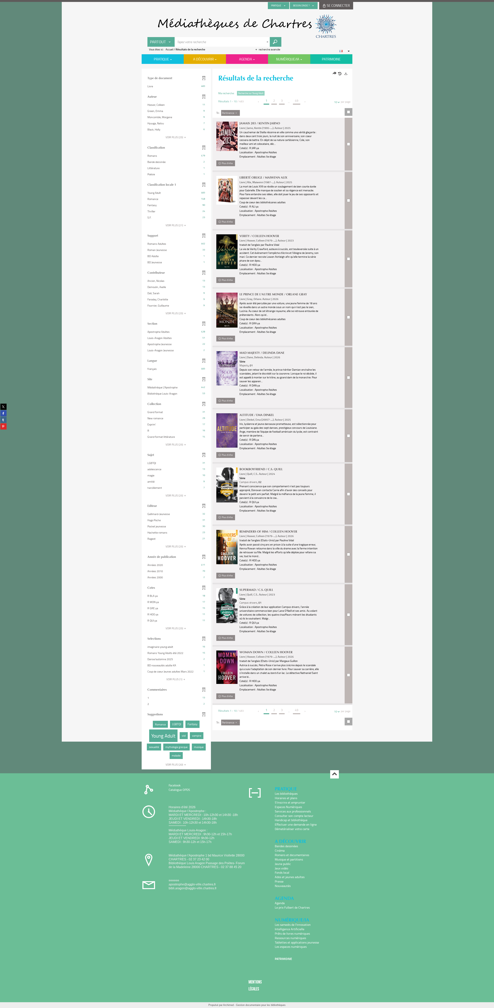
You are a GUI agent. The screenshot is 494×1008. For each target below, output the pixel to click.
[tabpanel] (247, 419)
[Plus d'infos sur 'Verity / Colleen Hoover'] (227, 251)
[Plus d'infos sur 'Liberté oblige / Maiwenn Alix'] (227, 190)
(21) (175, 225)
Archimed (228, 1005)
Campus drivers (248, 482)
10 (335, 102)
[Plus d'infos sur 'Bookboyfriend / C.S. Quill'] (227, 485)
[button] (176, 86)
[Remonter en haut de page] (334, 774)
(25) (175, 137)
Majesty (244, 365)
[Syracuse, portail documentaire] (247, 26)
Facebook (175, 785)
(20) (175, 764)
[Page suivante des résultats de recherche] (305, 102)
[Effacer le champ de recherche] (268, 42)
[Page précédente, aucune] (258, 102)
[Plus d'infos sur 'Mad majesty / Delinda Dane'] (227, 368)
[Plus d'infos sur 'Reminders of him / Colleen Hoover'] (227, 547)
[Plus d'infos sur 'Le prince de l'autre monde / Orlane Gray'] (227, 310)
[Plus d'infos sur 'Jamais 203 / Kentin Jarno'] (227, 136)
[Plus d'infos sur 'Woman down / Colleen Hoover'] (227, 667)
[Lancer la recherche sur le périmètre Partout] (275, 42)
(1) (174, 679)
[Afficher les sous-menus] (284, 5)
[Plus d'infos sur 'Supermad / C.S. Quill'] (227, 605)
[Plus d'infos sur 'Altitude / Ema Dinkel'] (227, 430)
